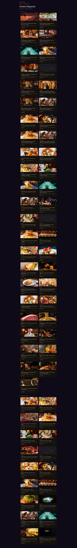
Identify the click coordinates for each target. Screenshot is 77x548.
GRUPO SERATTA (22, 2)
